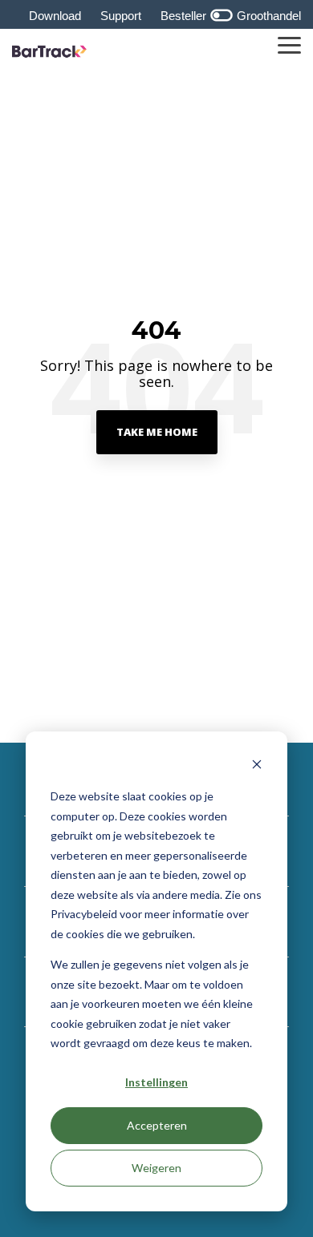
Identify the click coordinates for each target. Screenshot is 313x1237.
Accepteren (157, 1125)
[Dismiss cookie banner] (256, 766)
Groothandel (267, 15)
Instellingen (156, 1082)
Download (55, 15)
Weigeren (156, 1168)
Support (120, 15)
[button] (289, 44)
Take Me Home (156, 432)
